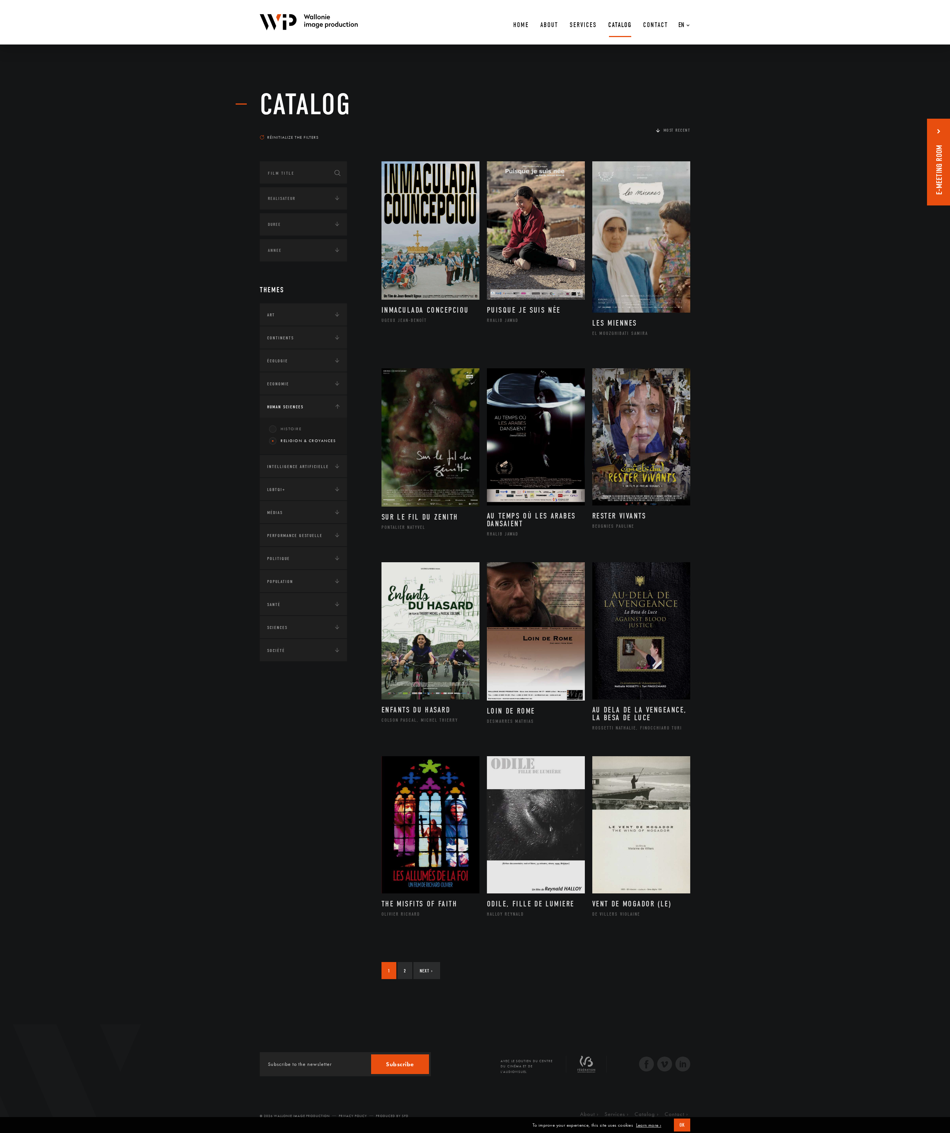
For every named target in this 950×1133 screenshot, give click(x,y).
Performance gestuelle (294, 535)
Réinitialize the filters (293, 137)
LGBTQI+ (276, 489)
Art (271, 314)
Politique (278, 558)
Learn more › (648, 1125)
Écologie (277, 360)
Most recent (677, 130)
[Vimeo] (664, 1065)
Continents (280, 337)
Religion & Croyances (308, 440)
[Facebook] (646, 1065)
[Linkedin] (682, 1065)
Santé (274, 604)
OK (682, 1125)
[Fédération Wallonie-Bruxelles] (586, 1067)
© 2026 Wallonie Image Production (295, 1116)
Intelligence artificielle (298, 466)
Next (426, 971)
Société (276, 650)
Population (280, 581)
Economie (278, 383)
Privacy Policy (353, 1116)
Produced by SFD (392, 1116)
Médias (275, 512)
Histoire (291, 428)
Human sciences (285, 406)
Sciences (277, 627)
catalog (305, 105)
